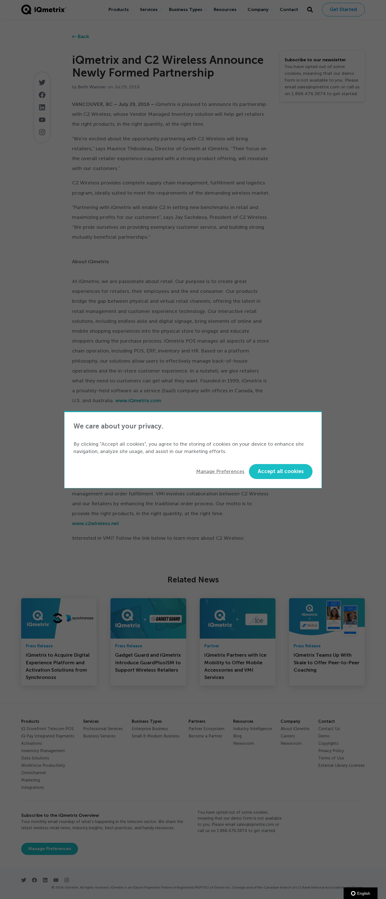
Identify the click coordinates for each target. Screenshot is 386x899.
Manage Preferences (220, 471)
